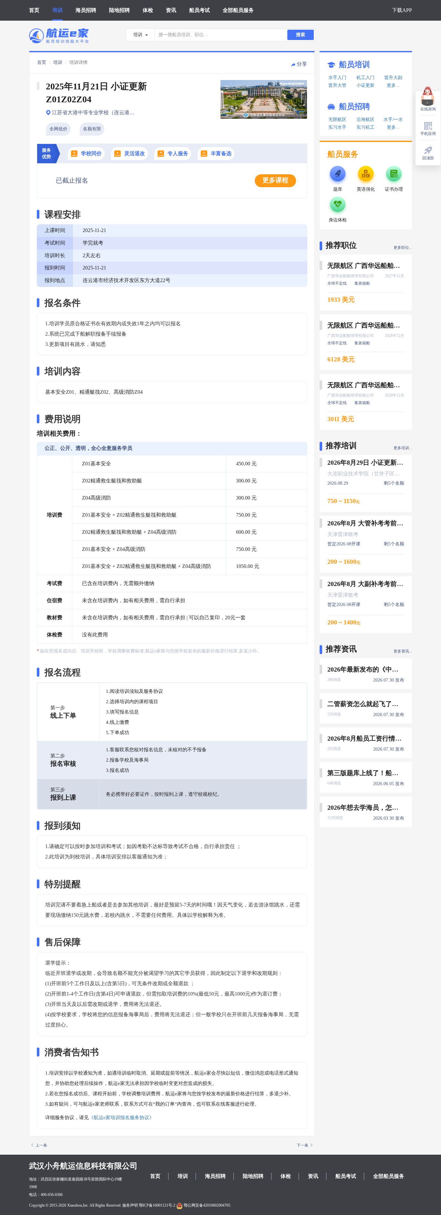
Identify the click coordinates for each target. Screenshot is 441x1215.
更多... (393, 85)
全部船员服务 (238, 10)
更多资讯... (403, 651)
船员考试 (199, 10)
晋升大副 (393, 77)
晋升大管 (337, 85)
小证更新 (365, 85)
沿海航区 (365, 119)
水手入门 (337, 77)
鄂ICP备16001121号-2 (157, 1205)
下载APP (402, 10)
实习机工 (365, 127)
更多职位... (403, 247)
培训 (57, 10)
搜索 (300, 34)
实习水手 (337, 127)
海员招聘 (86, 10)
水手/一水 (393, 119)
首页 (34, 10)
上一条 (41, 1145)
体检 (148, 10)
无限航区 (337, 119)
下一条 (302, 1145)
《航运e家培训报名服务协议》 (121, 1117)
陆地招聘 (119, 10)
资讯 (171, 10)
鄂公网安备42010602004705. (207, 1205)
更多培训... (403, 448)
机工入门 (365, 77)
